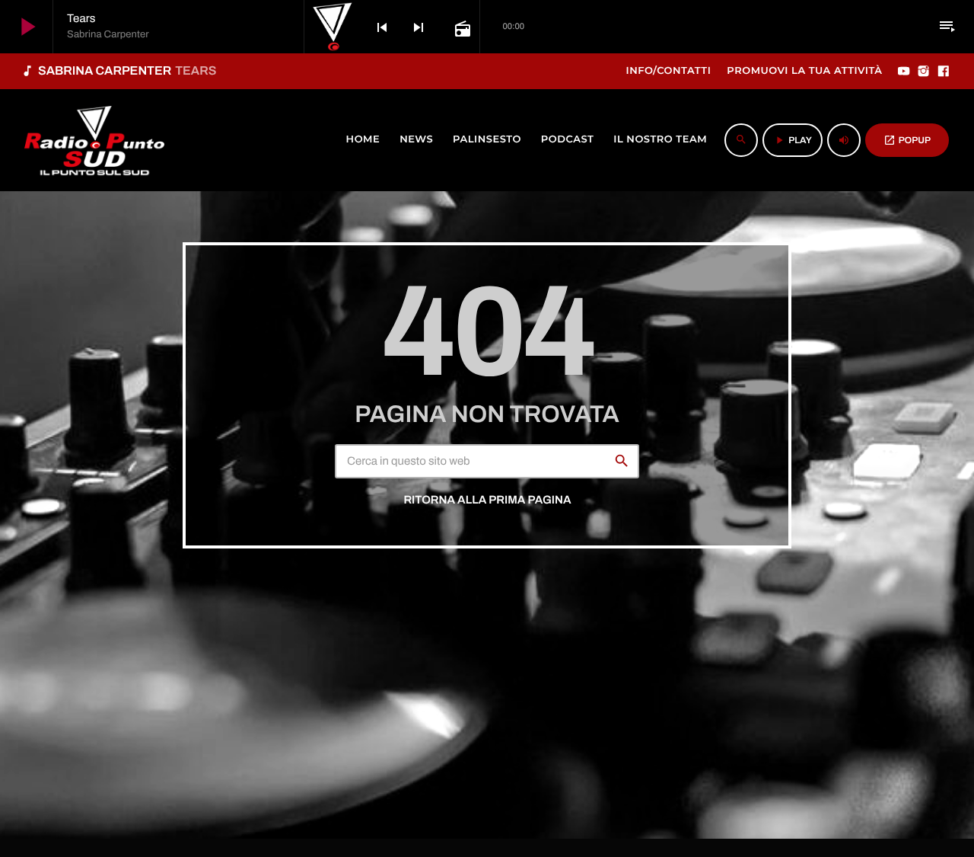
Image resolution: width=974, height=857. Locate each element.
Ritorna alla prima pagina (487, 500)
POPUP (907, 140)
